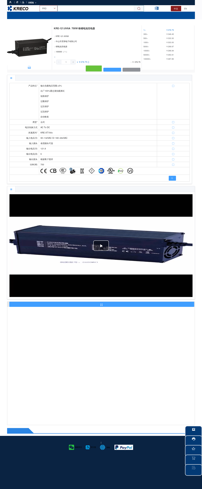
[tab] (11, 78)
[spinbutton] (66, 62)
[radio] (176, 8)
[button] (58, 62)
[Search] (139, 8)
